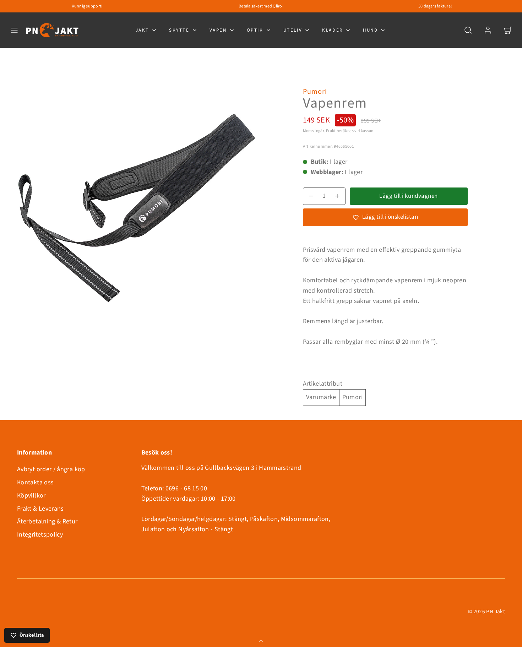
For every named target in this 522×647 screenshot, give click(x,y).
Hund (370, 30)
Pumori (315, 92)
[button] (14, 30)
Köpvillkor (31, 495)
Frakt (331, 131)
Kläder (332, 30)
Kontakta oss (35, 482)
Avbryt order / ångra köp (51, 469)
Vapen (218, 30)
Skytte (179, 30)
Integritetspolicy (40, 534)
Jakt (142, 30)
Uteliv (293, 30)
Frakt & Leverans (40, 508)
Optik (255, 30)
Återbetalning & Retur (47, 521)
